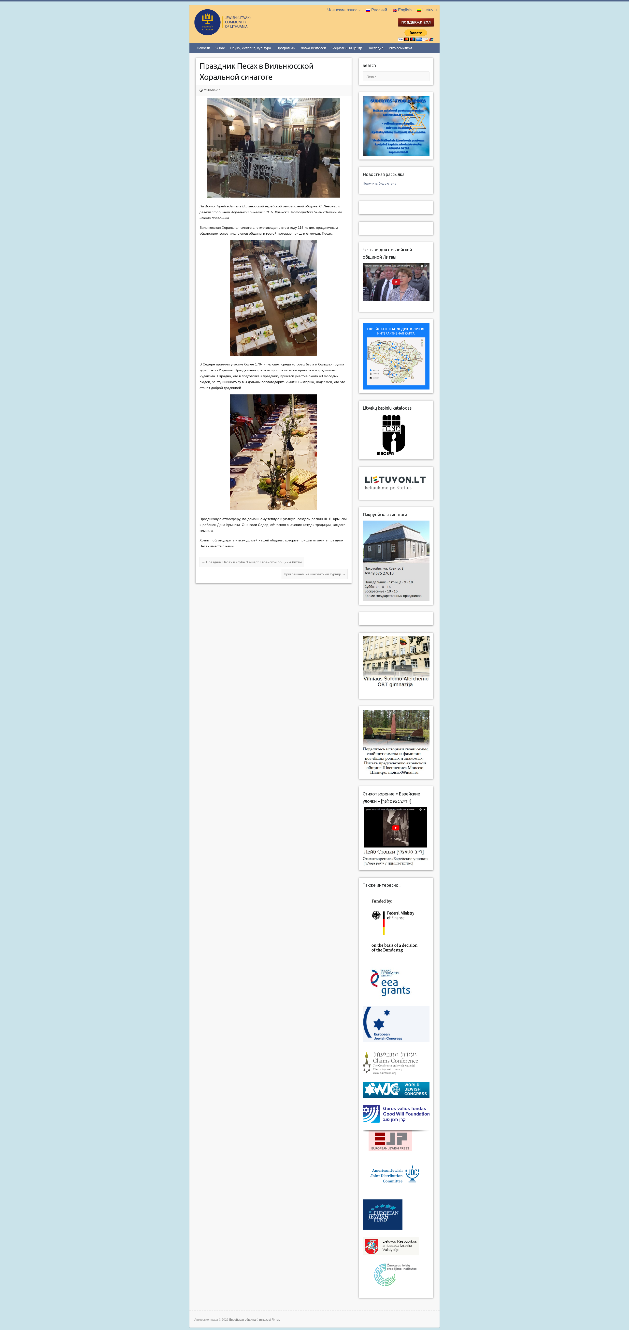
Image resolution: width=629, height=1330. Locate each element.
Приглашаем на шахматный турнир (314, 574)
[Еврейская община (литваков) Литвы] (242, 33)
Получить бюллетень (379, 183)
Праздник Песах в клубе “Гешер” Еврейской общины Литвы (252, 562)
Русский (379, 10)
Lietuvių (429, 10)
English (405, 10)
